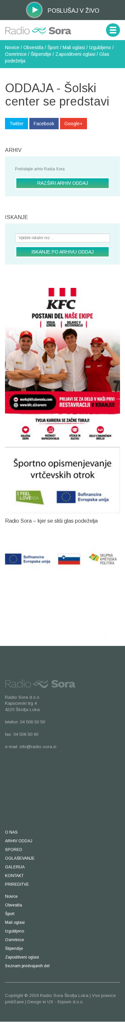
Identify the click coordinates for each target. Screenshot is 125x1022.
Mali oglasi (74, 47)
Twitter (16, 123)
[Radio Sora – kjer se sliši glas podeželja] (62, 585)
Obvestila (33, 47)
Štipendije (41, 54)
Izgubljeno (100, 47)
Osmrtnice (16, 54)
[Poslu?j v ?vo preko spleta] (34, 9)
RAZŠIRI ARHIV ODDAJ (62, 183)
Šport (53, 47)
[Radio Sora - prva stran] (38, 27)
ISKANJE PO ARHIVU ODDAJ (62, 251)
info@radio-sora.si (38, 746)
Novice (12, 47)
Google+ (73, 123)
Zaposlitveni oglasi (75, 54)
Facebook (44, 123)
